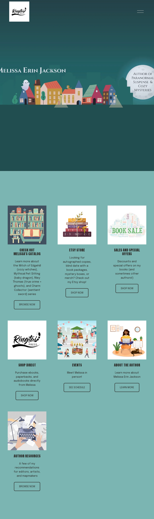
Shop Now (127, 288)
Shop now (77, 293)
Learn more (127, 387)
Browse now (27, 304)
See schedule (77, 387)
